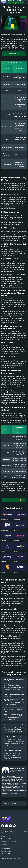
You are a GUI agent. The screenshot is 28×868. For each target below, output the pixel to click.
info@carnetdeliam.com (7, 854)
